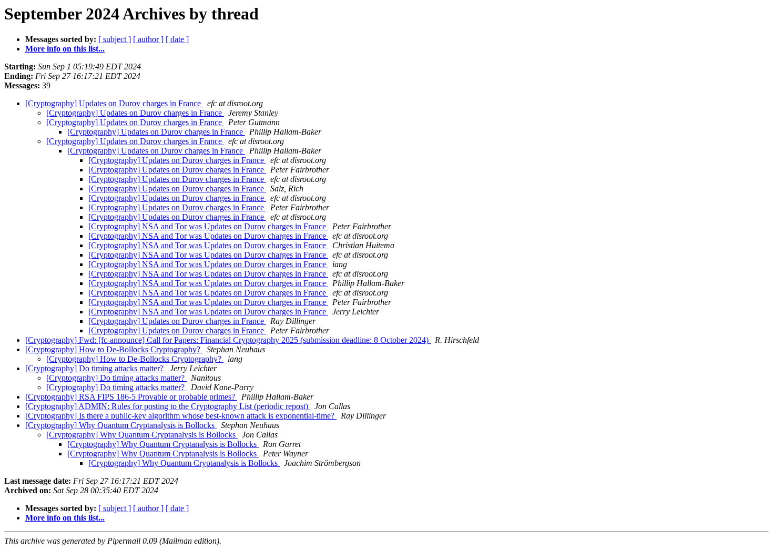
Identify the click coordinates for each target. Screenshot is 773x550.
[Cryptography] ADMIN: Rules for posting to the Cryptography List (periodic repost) (167, 406)
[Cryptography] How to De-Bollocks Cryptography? (113, 349)
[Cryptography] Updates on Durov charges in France (114, 103)
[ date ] (177, 39)
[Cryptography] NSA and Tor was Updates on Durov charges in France (208, 226)
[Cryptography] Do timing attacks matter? (95, 368)
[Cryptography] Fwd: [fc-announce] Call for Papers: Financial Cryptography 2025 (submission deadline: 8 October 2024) (228, 339)
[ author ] (148, 39)
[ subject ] (114, 39)
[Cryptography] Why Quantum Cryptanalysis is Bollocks (121, 425)
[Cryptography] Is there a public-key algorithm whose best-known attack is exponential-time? (181, 415)
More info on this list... (65, 48)
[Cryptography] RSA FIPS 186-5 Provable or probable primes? (131, 396)
